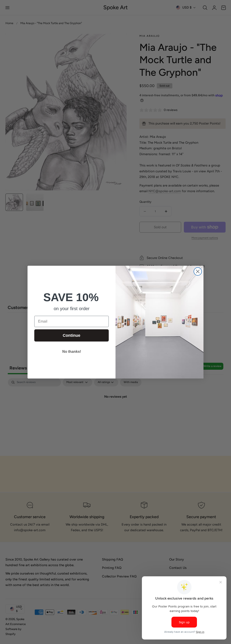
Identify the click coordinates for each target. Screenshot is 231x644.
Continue (71, 335)
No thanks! (71, 351)
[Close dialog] (198, 271)
